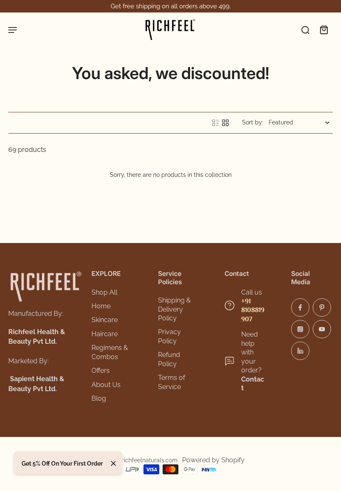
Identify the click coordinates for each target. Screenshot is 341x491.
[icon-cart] (323, 29)
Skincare (104, 320)
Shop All (104, 292)
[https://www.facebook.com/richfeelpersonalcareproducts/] (300, 307)
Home (101, 306)
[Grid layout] (225, 123)
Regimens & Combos (109, 352)
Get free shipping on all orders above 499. (171, 6)
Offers (100, 370)
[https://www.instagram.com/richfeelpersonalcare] (300, 329)
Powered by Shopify (213, 460)
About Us (106, 385)
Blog (98, 398)
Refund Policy (169, 359)
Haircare (104, 334)
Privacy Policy (169, 336)
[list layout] (215, 123)
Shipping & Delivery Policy (174, 309)
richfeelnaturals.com (150, 460)
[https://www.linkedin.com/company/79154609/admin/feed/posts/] (300, 351)
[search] (305, 29)
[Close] (113, 463)
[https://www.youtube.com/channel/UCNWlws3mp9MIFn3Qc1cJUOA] (322, 329)
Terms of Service (171, 382)
